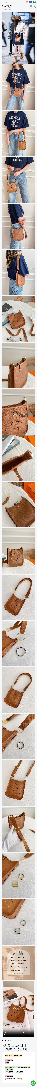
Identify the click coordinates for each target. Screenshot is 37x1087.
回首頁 (6, 6)
